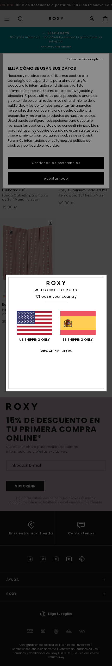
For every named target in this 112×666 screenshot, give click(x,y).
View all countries (56, 351)
